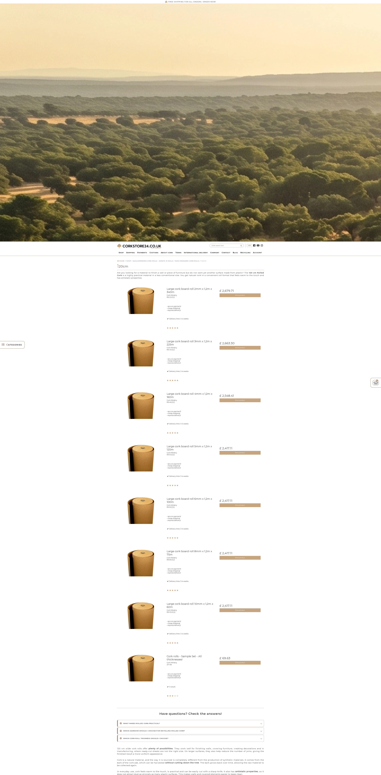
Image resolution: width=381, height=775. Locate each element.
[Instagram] (262, 245)
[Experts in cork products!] (153, 246)
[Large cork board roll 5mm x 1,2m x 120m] (141, 467)
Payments (142, 253)
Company (214, 253)
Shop (121, 253)
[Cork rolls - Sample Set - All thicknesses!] (141, 677)
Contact (226, 253)
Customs (154, 253)
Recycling (245, 253)
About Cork (167, 253)
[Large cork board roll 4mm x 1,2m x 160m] (141, 414)
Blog (235, 253)
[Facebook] (254, 245)
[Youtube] (258, 245)
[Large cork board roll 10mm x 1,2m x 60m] (141, 624)
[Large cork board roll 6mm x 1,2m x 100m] (141, 519)
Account (257, 253)
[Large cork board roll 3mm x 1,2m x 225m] (141, 362)
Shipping (130, 253)
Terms (178, 253)
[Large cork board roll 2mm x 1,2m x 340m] (141, 309)
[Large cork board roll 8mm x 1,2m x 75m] (141, 572)
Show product (240, 295)
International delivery (196, 253)
